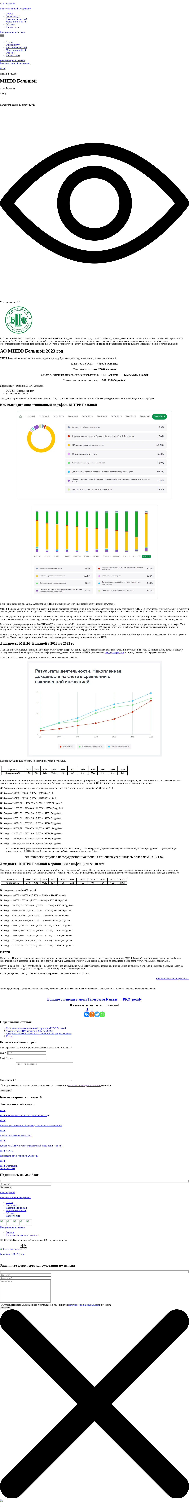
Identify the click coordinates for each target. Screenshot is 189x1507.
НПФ (2, 68)
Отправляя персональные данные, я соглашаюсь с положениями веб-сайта (57, 1085)
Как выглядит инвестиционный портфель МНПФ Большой (36, 1028)
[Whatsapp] (102, 1011)
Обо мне (10, 24)
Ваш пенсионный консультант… (172, 978)
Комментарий (8, 1080)
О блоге (10, 1232)
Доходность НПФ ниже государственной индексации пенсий (31, 1145)
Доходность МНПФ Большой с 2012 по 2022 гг (29, 1031)
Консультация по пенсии (12, 32)
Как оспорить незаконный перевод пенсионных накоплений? (31, 1125)
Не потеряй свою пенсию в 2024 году (19, 1155)
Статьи (9, 13)
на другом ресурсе (114, 652)
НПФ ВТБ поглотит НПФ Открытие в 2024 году (24, 1115)
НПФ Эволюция (8, 1166)
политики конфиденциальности (84, 1085)
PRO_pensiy (132, 999)
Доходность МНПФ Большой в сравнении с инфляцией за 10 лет (38, 1033)
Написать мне (13, 27)
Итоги (9, 1036)
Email (3, 1058)
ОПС (10, 1150)
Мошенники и (16, 21)
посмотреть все (7, 1168)
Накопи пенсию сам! (16, 19)
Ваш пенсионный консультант (15, 63)
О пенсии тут (12, 16)
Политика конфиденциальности (22, 1235)
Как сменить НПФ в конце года (16, 1135)
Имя (3, 1053)
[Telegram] (97, 1011)
